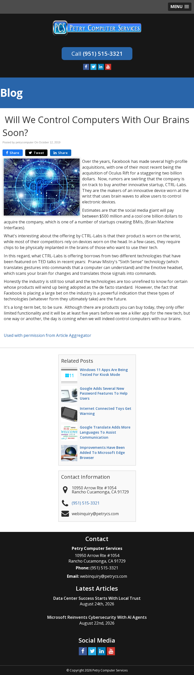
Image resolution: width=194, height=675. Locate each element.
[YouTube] (108, 67)
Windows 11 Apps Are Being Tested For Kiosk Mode (104, 372)
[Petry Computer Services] (97, 27)
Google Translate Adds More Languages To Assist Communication (105, 432)
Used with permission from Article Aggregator (47, 335)
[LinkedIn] (101, 67)
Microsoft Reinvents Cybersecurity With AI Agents (97, 617)
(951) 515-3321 (103, 53)
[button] (179, 7)
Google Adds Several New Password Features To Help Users (104, 393)
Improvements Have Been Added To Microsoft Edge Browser (102, 452)
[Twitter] (93, 67)
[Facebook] (86, 67)
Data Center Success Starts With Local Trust (97, 598)
